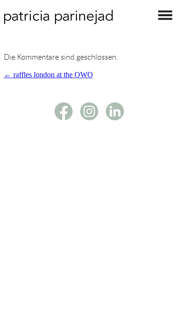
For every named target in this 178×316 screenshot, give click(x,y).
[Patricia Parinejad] (58, 22)
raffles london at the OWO (48, 75)
